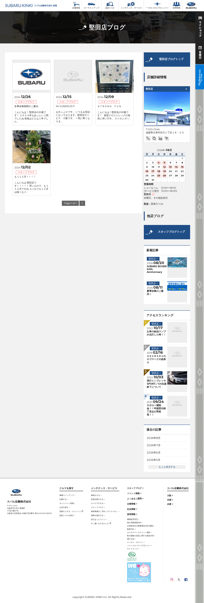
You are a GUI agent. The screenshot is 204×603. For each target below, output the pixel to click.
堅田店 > (153, 258)
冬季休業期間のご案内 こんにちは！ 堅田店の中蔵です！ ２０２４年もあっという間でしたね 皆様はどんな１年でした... (31, 114)
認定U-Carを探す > (67, 515)
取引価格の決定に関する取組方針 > (141, 536)
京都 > (170, 499)
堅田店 (149, 88)
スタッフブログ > (98, 507)
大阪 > (170, 495)
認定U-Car (110, 8)
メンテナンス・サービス (131, 8)
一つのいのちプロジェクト (157, 8)
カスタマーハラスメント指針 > (139, 532)
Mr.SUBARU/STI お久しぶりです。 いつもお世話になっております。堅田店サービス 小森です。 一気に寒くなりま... (73, 114)
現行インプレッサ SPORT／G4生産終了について (157, 383)
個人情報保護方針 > (135, 522)
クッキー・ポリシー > (136, 542)
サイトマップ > (133, 549)
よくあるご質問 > (135, 498)
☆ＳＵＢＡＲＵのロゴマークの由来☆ (156, 359)
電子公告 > (131, 539)
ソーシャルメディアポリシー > (139, 545)
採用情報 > (132, 514)
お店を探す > (64, 507)
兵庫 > (170, 504)
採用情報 (176, 8)
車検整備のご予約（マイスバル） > (105, 511)
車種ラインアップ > (67, 495)
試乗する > (63, 499)
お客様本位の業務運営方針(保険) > (141, 526)
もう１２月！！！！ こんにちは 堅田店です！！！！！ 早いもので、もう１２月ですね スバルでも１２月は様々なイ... (31, 184)
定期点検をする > (98, 499)
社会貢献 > (132, 509)
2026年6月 (154, 452)
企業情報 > (132, 503)
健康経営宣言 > (133, 519)
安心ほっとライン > (99, 519)
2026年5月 (153, 460)
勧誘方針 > (131, 529)
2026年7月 (154, 445)
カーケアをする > (98, 503)
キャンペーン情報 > (67, 503)
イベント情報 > (134, 493)
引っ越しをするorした (100, 523)
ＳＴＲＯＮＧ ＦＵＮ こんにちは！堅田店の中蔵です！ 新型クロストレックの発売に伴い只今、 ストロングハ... (113, 112)
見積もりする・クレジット (70, 511)
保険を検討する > (98, 515)
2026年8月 (154, 438)
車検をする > (96, 495)
